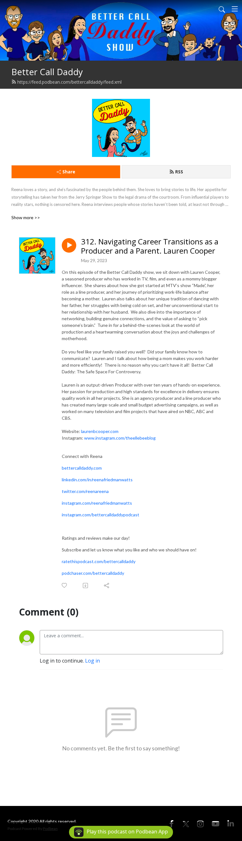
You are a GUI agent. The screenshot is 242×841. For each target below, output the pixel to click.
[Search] (222, 9)
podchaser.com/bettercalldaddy (93, 573)
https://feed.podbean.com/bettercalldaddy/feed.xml (69, 82)
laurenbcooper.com (99, 431)
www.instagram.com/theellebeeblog (120, 438)
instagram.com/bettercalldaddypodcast (100, 514)
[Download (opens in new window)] (85, 585)
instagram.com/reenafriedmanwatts (97, 503)
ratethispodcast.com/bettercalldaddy (98, 561)
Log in (92, 660)
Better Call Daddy (47, 72)
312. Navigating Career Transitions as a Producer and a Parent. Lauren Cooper (149, 246)
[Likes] (64, 585)
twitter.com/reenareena (85, 491)
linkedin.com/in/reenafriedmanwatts (97, 479)
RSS (179, 172)
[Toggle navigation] (235, 9)
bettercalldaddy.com (82, 468)
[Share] (107, 585)
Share (68, 172)
